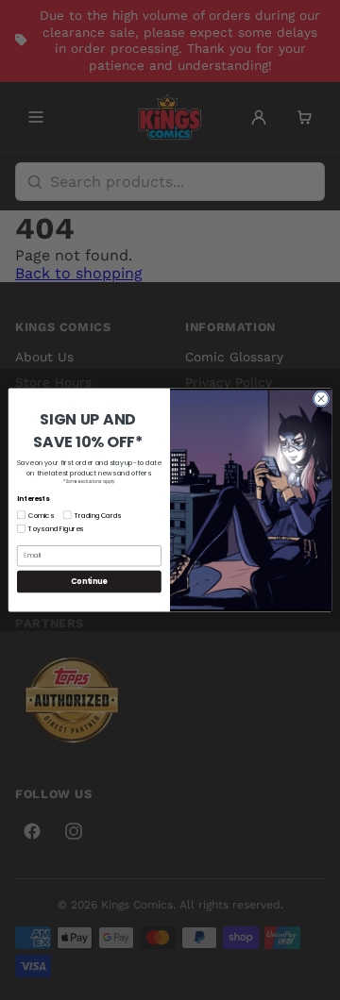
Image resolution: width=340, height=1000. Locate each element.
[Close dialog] (321, 399)
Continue (89, 581)
